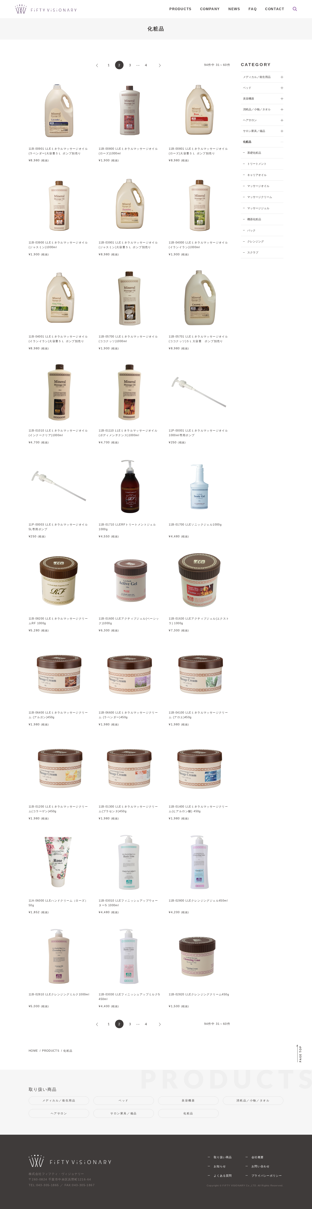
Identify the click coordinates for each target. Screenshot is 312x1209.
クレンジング (255, 241)
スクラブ (252, 252)
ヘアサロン (59, 1113)
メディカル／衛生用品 (59, 1100)
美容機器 (188, 1100)
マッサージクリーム (259, 197)
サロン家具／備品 (123, 1113)
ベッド (124, 1100)
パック (251, 230)
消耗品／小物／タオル (253, 1100)
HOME (33, 1050)
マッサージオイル (258, 186)
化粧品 (188, 1113)
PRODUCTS (50, 1050)
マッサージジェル (258, 208)
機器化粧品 (254, 219)
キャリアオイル (257, 175)
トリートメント (257, 163)
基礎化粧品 (254, 152)
